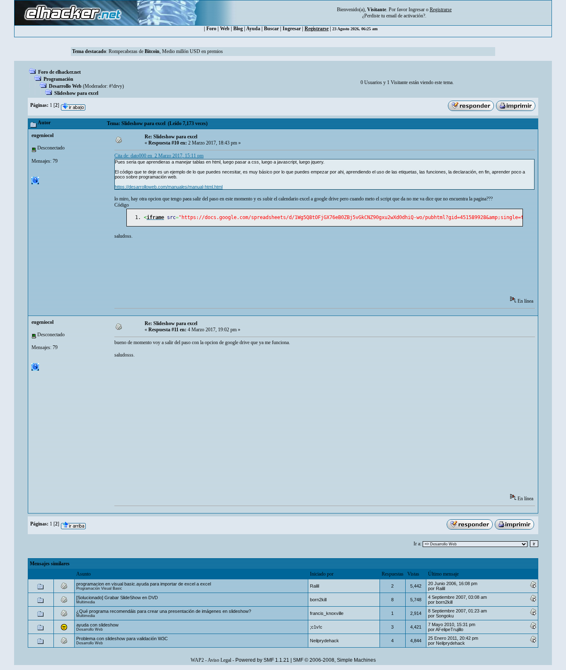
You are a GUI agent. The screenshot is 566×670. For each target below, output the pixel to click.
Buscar (271, 28)
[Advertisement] (265, 270)
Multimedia (85, 602)
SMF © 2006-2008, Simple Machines (334, 660)
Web (225, 28)
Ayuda (253, 28)
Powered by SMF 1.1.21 (262, 660)
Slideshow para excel (76, 93)
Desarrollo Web (65, 86)
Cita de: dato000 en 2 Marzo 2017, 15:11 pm (158, 156)
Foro (211, 28)
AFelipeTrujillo (449, 629)
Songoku (445, 615)
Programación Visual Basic (99, 588)
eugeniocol (42, 135)
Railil (314, 585)
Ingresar (417, 9)
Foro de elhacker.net (59, 72)
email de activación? (405, 16)
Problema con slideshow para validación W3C (122, 638)
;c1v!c (316, 626)
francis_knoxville (326, 613)
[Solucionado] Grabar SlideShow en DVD (117, 597)
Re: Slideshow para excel (171, 137)
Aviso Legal (219, 660)
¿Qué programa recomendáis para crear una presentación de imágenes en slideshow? (163, 611)
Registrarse (317, 28)
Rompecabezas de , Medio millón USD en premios (166, 51)
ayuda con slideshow (97, 624)
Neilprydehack (324, 640)
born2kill (318, 599)
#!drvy (115, 86)
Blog (238, 28)
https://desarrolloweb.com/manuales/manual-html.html (169, 186)
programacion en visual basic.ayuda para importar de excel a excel (143, 583)
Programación (58, 79)
